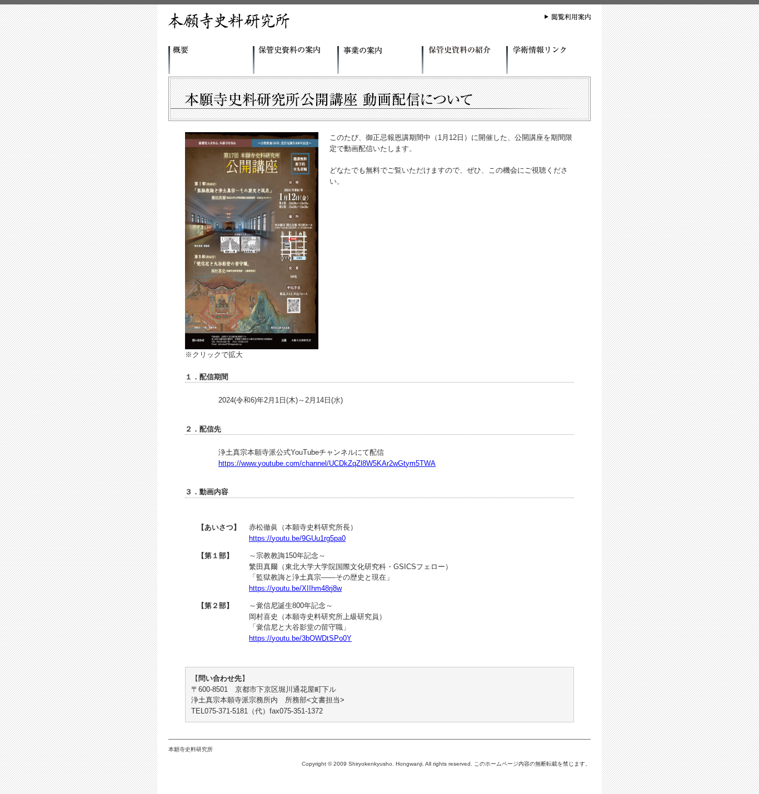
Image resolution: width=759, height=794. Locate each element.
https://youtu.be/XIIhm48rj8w (295, 588)
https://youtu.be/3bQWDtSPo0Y (300, 638)
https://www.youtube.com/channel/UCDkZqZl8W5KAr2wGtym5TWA (327, 463)
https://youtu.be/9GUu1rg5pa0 (297, 538)
